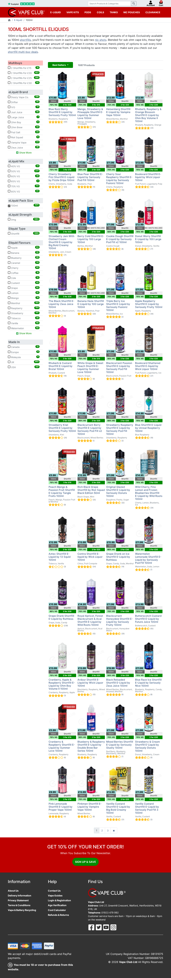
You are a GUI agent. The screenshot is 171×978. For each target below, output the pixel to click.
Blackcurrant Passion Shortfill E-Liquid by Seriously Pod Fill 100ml (119, 367)
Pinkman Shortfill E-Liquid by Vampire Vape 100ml (89, 806)
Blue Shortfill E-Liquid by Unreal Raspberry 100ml (148, 427)
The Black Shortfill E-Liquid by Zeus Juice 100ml (61, 304)
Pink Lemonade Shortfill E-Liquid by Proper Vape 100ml (60, 806)
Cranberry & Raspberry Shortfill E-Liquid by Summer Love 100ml (62, 746)
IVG (24, 106)
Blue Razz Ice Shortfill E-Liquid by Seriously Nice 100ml (148, 682)
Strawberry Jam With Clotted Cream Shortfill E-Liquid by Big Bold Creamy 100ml (61, 242)
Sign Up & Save (85, 861)
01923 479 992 (110, 912)
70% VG (24, 186)
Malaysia (24, 356)
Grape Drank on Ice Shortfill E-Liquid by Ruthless (118, 556)
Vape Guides (55, 895)
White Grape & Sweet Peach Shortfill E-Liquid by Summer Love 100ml (90, 367)
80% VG (24, 191)
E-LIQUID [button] (55, 12)
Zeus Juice (24, 147)
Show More (25, 152)
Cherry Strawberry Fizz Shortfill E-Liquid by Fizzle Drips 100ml (61, 177)
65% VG (24, 181)
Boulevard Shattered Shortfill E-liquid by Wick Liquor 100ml (147, 366)
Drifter (24, 101)
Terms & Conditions (19, 905)
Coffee (24, 272)
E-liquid (18, 20)
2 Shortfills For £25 (24, 77)
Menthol (24, 302)
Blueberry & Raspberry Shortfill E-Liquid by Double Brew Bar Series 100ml (91, 746)
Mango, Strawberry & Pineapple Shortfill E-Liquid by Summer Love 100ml (90, 113)
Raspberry (24, 307)
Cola (24, 277)
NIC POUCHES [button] (131, 12)
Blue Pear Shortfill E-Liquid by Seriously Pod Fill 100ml (90, 177)
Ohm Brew (24, 127)
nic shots (100, 39)
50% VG (24, 171)
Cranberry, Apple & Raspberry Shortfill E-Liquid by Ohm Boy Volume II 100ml (62, 684)
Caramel (24, 262)
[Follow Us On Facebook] (91, 927)
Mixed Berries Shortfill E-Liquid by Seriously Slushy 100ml (119, 744)
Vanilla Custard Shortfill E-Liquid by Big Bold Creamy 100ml (118, 808)
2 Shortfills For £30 (24, 82)
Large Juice (24, 117)
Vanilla (24, 323)
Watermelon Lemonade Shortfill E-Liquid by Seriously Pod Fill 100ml (148, 558)
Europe (24, 351)
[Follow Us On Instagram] (113, 927)
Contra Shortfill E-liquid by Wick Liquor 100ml (90, 556)
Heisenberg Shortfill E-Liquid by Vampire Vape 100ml (118, 112)
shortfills (25, 39)
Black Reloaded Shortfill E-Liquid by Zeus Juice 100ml (118, 682)
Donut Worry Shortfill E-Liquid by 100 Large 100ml (148, 239)
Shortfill (24, 233)
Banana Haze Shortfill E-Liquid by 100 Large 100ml (90, 304)
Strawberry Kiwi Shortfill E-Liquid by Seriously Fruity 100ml (62, 427)
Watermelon (24, 328)
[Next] (114, 831)
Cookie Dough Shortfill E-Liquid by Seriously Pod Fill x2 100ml (119, 239)
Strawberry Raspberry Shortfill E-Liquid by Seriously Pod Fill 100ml (119, 429)
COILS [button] (100, 12)
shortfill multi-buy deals (23, 51)
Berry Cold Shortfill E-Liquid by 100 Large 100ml (90, 239)
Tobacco (24, 318)
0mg (24, 219)
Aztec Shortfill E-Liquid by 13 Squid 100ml (59, 556)
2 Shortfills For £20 (24, 72)
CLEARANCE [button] (152, 12)
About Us (13, 890)
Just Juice (24, 112)
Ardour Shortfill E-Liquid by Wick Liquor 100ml (90, 682)
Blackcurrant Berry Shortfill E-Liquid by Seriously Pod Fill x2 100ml (89, 429)
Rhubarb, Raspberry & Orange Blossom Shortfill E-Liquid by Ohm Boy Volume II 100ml (148, 115)
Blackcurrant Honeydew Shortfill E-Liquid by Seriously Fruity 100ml (119, 620)
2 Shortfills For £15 (24, 67)
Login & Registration (59, 900)
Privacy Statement (18, 900)
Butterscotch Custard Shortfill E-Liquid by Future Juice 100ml (148, 618)
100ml (23, 205)
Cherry (24, 267)
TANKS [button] (114, 12)
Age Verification (57, 905)
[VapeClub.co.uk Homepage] (9, 20)
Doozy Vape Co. (24, 96)
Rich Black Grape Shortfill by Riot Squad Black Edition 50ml (91, 490)
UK (24, 361)
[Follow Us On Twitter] (99, 927)
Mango (24, 297)
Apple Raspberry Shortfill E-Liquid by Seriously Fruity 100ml (148, 304)
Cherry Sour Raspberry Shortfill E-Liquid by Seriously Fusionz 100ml (119, 179)
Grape (24, 287)
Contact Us (54, 890)
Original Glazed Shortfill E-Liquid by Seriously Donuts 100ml (118, 491)
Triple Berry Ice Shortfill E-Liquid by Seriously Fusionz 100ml (118, 305)
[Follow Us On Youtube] (106, 927)
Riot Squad (24, 137)
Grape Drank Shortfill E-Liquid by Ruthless (61, 617)
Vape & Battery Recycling (22, 910)
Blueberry (24, 257)
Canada (24, 346)
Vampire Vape (24, 142)
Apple (24, 247)
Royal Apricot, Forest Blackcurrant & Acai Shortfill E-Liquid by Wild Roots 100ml (90, 620)
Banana (24, 252)
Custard (24, 282)
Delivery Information (19, 895)
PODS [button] (87, 12)
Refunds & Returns (58, 914)
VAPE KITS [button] (72, 12)
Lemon (24, 292)
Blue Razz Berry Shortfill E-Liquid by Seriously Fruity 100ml (62, 112)
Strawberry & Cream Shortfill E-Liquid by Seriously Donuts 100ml (147, 746)
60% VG (24, 176)
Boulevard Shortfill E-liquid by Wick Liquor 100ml (148, 177)
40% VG (24, 166)
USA (24, 367)
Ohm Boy (24, 122)
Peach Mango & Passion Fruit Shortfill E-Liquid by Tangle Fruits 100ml (62, 491)
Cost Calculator (57, 910)
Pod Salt (24, 132)
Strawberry (24, 312)
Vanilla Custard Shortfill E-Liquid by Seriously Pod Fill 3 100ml (147, 808)
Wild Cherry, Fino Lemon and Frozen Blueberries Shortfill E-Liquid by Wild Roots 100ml (148, 493)
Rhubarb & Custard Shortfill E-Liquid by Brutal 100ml (60, 366)
